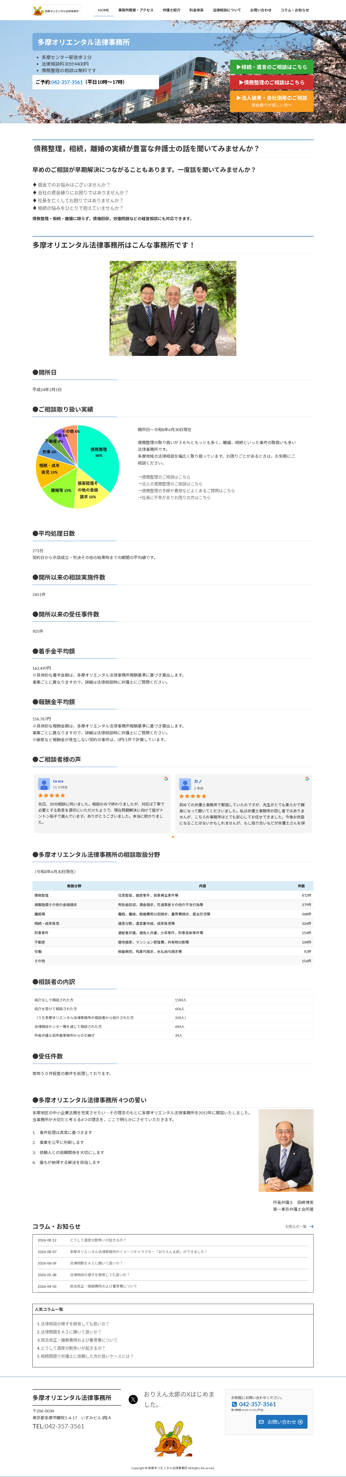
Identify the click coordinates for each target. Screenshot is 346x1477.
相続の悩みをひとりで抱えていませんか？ (81, 208)
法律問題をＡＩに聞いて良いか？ (96, 1263)
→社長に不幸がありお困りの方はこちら (174, 497)
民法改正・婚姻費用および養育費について (103, 1286)
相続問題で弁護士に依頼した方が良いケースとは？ (87, 1356)
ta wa (58, 780)
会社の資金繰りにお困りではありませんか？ (83, 192)
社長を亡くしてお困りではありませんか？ (81, 200)
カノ (198, 781)
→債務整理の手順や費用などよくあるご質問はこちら (186, 490)
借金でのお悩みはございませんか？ (74, 184)
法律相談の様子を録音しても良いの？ (100, 1275)
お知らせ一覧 (295, 1226)
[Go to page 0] (173, 837)
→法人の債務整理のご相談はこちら (170, 483)
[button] (272, 67)
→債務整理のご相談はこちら (164, 476)
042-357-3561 (67, 82)
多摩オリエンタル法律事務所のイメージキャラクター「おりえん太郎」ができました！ (139, 1252)
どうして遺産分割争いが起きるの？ (98, 1240)
